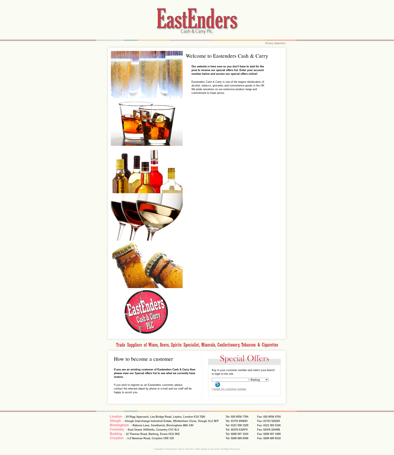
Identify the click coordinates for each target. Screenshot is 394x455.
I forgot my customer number (229, 389)
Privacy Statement (275, 43)
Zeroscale (215, 449)
